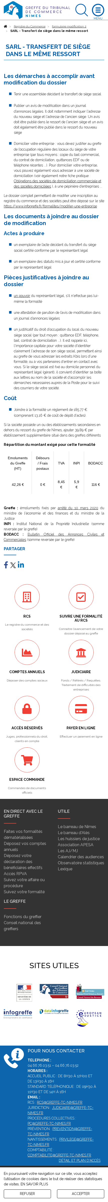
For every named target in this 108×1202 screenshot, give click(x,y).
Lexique (65, 869)
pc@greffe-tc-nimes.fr (49, 1124)
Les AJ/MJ (68, 850)
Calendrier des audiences (81, 856)
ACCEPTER (81, 1194)
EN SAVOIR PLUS (34, 1184)
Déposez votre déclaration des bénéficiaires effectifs (23, 861)
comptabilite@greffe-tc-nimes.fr (59, 1155)
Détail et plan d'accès (79, 1160)
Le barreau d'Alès (74, 832)
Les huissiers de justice (79, 838)
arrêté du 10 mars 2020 (78, 508)
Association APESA (75, 844)
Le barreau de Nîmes (77, 826)
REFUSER (27, 1194)
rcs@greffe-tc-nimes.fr (59, 1102)
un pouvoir (22, 296)
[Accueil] (5, 26)
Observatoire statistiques (81, 863)
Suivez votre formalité (24, 891)
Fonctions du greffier (22, 916)
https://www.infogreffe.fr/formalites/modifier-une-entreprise (50, 206)
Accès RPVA (15, 873)
